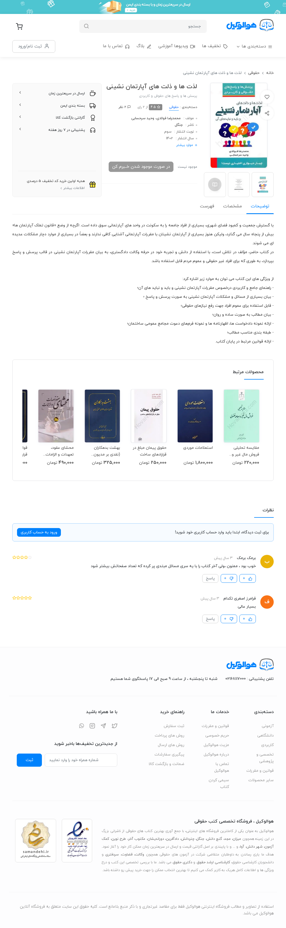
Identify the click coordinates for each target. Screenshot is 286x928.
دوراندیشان (155, 838)
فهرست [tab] (207, 206)
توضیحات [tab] (260, 206)
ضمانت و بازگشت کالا (166, 764)
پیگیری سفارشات (169, 754)
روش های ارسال (171, 745)
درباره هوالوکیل (216, 754)
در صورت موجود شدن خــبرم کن (141, 167)
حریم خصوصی (217, 735)
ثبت (29, 760)
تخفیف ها (211, 46)
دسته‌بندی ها (254, 46)
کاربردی (267, 745)
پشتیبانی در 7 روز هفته (66, 130)
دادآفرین (172, 838)
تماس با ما (113, 46)
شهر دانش (254, 846)
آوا (242, 846)
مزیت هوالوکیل (216, 745)
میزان (237, 838)
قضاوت (126, 854)
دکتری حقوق (182, 862)
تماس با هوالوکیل (221, 767)
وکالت (139, 854)
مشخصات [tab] (232, 206)
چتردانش (187, 838)
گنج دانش (214, 838)
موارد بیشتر (184, 145)
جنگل (179, 125)
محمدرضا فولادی (168, 118)
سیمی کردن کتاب (219, 784)
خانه (270, 73)
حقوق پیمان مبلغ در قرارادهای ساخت (149, 451)
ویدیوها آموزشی (173, 46)
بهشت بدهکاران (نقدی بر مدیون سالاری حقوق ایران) (104, 451)
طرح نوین (118, 838)
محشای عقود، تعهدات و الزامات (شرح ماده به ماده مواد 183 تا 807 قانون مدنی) (58, 451)
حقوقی (253, 73)
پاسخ (210, 578)
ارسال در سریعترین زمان (67, 93)
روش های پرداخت (169, 735)
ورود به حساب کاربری (39, 532)
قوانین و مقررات (260, 770)
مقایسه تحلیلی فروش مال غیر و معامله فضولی (245, 451)
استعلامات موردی (198, 447)
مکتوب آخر (137, 838)
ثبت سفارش (174, 726)
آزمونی (268, 726)
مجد (227, 838)
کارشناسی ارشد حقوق (213, 862)
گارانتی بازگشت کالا (70, 117)
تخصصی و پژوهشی (265, 758)
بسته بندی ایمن (72, 105)
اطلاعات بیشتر (74, 188)
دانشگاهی (265, 735)
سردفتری (112, 854)
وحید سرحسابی (142, 118)
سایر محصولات (261, 780)
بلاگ (140, 46)
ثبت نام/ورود (30, 46)
